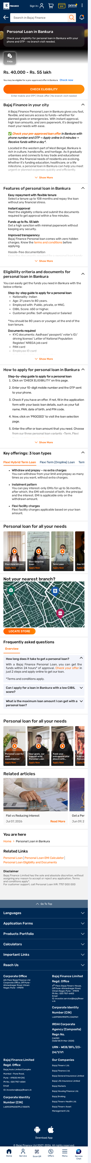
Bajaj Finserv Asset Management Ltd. (61, 1108)
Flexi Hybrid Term (37, 438)
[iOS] (50, 1130)
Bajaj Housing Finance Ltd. (65, 1091)
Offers (51, 1156)
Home (9, 1156)
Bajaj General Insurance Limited (68, 1076)
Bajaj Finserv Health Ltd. (64, 1101)
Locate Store (19, 631)
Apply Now (10, 568)
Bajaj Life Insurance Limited (66, 1081)
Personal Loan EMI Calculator (44, 858)
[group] (43, 608)
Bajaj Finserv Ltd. (61, 1065)
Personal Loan (13, 858)
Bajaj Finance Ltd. (61, 1071)
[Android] (37, 1130)
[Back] (5, 17)
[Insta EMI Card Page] (61, 5)
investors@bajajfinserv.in (19, 1090)
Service (23, 1156)
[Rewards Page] (73, 6)
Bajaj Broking (58, 1096)
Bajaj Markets (59, 1086)
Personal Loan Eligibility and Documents (30, 862)
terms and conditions (48, 242)
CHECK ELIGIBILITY (44, 89)
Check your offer (67, 668)
